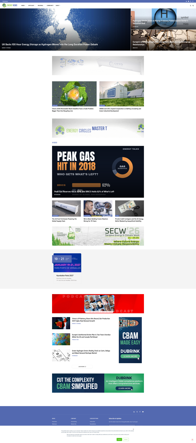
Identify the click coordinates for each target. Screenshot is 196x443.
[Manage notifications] (192, 439)
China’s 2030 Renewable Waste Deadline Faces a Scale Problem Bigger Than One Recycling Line (72, 110)
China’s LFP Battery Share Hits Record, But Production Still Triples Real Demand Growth (91, 320)
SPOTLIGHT (31, 5)
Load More (81, 366)
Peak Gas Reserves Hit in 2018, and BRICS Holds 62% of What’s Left (84, 191)
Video (117, 215)
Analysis (135, 48)
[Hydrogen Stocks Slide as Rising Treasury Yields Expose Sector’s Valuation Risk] (163, 18)
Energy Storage (6, 48)
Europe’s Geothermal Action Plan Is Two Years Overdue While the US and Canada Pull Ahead (91, 336)
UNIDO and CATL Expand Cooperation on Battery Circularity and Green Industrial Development (120, 110)
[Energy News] (10, 5)
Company (73, 419)
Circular (55, 105)
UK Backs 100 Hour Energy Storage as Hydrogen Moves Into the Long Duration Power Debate (27, 1)
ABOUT (57, 5)
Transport (55, 215)
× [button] (133, 428)
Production (75, 340)
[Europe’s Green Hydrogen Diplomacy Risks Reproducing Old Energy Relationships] (163, 40)
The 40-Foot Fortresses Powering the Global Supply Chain (64, 220)
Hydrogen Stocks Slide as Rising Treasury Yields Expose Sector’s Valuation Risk (160, 22)
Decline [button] (125, 439)
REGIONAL (40, 5)
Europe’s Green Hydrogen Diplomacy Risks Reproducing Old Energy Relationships (161, 43)
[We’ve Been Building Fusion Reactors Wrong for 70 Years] (98, 208)
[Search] (193, 5)
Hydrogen (135, 27)
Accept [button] (119, 439)
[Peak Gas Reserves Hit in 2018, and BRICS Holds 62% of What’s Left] (98, 172)
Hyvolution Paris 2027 (64, 275)
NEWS (23, 5)
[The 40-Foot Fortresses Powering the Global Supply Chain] (66, 208)
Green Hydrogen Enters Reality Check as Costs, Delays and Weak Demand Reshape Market (91, 352)
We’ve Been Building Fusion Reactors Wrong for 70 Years (96, 220)
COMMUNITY (50, 5)
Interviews (57, 194)
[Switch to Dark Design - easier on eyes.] (191, 5)
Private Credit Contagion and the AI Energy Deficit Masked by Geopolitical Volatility (129, 220)
